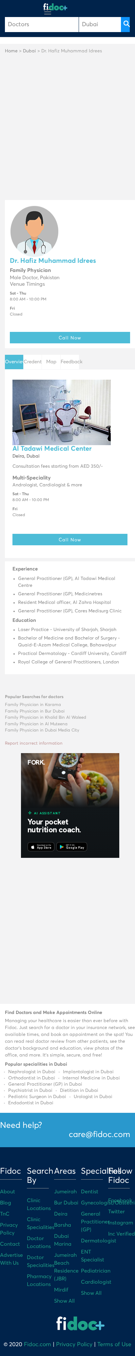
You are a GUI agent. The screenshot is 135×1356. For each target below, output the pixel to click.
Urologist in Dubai (93, 1096)
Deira (61, 1214)
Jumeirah (65, 1191)
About (7, 1191)
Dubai (29, 51)
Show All (64, 1301)
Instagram (120, 1222)
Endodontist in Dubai (30, 1103)
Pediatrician (95, 1271)
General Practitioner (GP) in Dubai (45, 1084)
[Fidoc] (55, 6)
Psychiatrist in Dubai (30, 1090)
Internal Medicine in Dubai (91, 1078)
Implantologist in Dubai (88, 1072)
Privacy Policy (74, 1344)
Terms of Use (114, 1344)
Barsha (62, 1225)
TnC (5, 1214)
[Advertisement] (67, 129)
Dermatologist (98, 1240)
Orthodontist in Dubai (31, 1078)
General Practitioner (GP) (95, 1221)
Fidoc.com (37, 1344)
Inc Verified (121, 1234)
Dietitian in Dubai (79, 1090)
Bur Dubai (66, 1202)
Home (11, 51)
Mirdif (61, 1290)
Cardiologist (96, 1282)
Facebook (120, 1200)
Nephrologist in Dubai (31, 1072)
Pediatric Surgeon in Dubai (37, 1096)
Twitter (116, 1211)
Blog (5, 1202)
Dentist (89, 1191)
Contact (10, 1244)
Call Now (70, 337)
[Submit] (125, 24)
